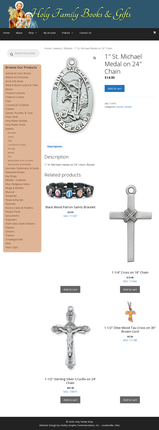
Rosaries (10, 203)
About (19, 32)
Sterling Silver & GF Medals (19, 164)
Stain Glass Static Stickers (20, 223)
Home (6, 32)
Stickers (10, 231)
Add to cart (114, 88)
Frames (9, 109)
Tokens (9, 235)
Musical (9, 192)
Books (9, 89)
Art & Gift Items (14, 81)
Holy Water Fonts (15, 124)
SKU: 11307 (70, 211)
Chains (11, 137)
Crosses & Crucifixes (17, 105)
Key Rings (11, 176)
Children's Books (15, 93)
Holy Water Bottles (16, 121)
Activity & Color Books (18, 73)
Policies (66, 32)
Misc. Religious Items (17, 184)
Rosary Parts (12, 211)
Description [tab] (54, 146)
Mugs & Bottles (14, 188)
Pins (9, 156)
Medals (68, 48)
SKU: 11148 (130, 334)
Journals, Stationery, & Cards (22, 168)
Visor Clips (11, 247)
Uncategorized (14, 239)
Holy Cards (11, 116)
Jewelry (57, 48)
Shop (31, 32)
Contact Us (85, 32)
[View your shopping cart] (154, 32)
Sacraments (12, 215)
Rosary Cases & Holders (19, 207)
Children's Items (14, 97)
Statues (9, 227)
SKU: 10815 (70, 385)
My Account (49, 32)
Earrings (11, 148)
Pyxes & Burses (14, 200)
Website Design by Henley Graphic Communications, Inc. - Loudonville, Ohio (79, 425)
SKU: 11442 (130, 276)
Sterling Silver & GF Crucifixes (20, 160)
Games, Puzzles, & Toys (19, 113)
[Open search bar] (101, 35)
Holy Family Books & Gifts (79, 13)
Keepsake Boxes (15, 172)
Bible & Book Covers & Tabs (21, 85)
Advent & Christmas (16, 77)
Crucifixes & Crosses (17, 144)
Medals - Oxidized (15, 180)
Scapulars (11, 219)
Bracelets (12, 132)
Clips (8, 101)
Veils (8, 243)
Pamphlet (11, 196)
